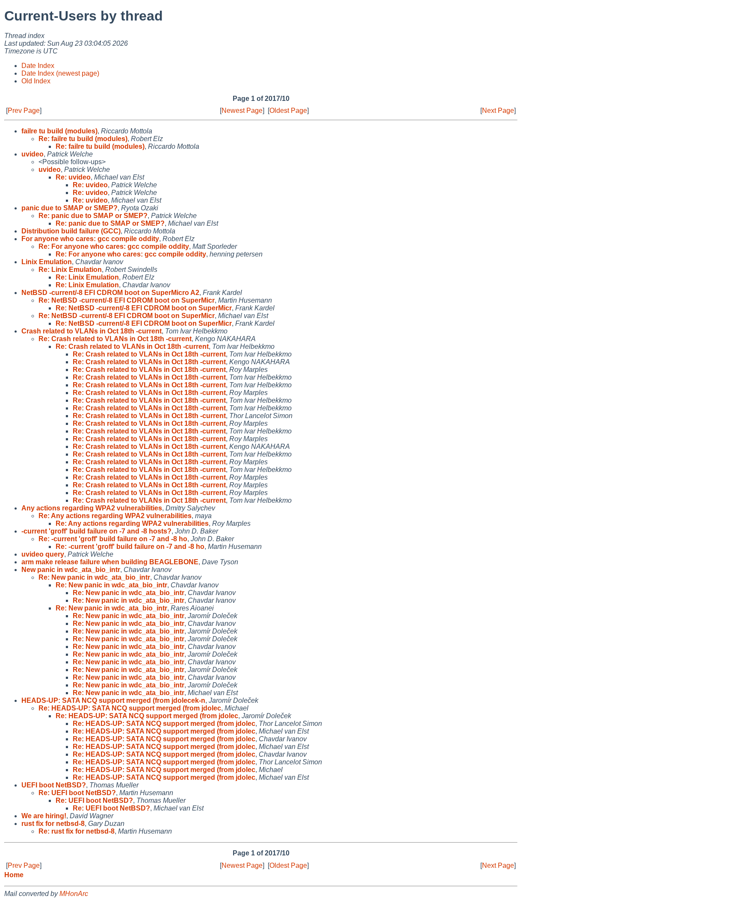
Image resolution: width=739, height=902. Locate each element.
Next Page (498, 110)
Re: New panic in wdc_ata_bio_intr (94, 577)
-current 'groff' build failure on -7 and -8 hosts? (96, 531)
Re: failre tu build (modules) (82, 138)
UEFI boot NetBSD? (53, 785)
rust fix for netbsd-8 (53, 823)
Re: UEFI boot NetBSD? (77, 792)
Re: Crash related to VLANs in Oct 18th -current (115, 338)
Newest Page (242, 110)
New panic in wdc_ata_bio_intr (70, 569)
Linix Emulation (46, 261)
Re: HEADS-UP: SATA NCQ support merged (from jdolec (129, 708)
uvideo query (42, 554)
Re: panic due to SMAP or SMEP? (93, 215)
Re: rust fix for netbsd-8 (76, 831)
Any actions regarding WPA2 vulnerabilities (91, 508)
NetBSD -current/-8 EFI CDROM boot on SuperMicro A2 (110, 292)
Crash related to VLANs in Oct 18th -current (91, 331)
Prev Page (24, 110)
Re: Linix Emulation (70, 269)
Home (14, 874)
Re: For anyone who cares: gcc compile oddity (113, 246)
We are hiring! (43, 815)
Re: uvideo (73, 177)
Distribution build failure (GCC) (71, 231)
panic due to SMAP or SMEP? (69, 208)
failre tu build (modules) (59, 131)
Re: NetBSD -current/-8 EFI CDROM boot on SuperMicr (126, 300)
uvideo (32, 154)
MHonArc (73, 893)
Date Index (37, 65)
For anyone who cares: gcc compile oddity (90, 238)
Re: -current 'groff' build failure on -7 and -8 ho (112, 538)
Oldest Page (288, 110)
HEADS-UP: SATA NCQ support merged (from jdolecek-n (113, 700)
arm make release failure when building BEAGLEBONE (109, 562)
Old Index (35, 81)
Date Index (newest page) (60, 73)
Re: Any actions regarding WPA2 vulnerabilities (115, 515)
